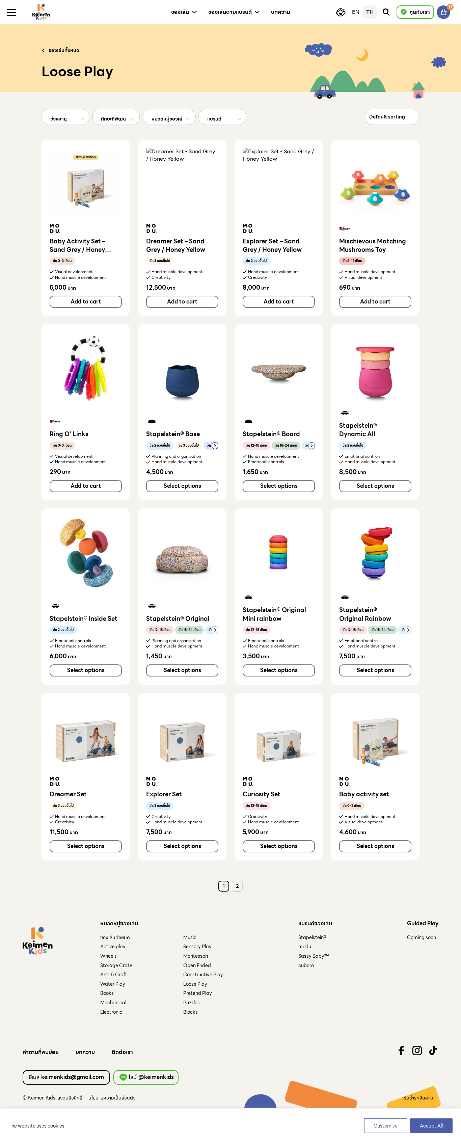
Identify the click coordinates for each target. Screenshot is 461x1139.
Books (107, 993)
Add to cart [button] (86, 301)
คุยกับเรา (419, 12)
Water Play (112, 984)
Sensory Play (197, 946)
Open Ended (197, 965)
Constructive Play (203, 974)
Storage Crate (116, 965)
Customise (386, 1126)
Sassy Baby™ (313, 956)
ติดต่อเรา (122, 1052)
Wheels (108, 956)
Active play (113, 946)
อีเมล (66, 1077)
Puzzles (191, 1002)
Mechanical (113, 1002)
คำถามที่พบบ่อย (41, 1052)
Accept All (431, 1126)
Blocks (190, 1012)
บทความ (85, 1052)
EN (355, 12)
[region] (230, 1123)
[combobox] (65, 119)
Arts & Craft (113, 974)
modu (304, 946)
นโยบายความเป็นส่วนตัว (112, 1098)
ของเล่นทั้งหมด (115, 937)
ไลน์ (151, 1077)
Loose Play (195, 984)
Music (189, 937)
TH (370, 12)
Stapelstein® (312, 937)
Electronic (111, 1012)
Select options (182, 486)
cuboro (306, 965)
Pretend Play (197, 993)
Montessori (195, 956)
